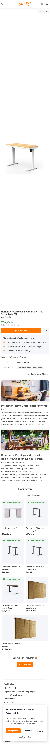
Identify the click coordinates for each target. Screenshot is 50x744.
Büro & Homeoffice (24, 368)
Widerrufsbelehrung (13, 695)
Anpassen (40, 731)
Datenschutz (9, 698)
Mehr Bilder (43, 11)
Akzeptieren (13, 731)
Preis (28, 495)
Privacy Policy (21, 737)
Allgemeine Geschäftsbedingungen (19, 692)
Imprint (30, 737)
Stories (7, 742)
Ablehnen (28, 731)
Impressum (9, 702)
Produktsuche (25, 664)
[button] (2, 4)
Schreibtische (38, 368)
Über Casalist (10, 688)
